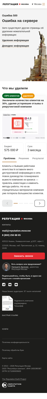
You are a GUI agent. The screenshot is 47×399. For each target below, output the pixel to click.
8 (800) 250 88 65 (11, 235)
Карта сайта (7, 358)
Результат (38, 158)
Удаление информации (15, 40)
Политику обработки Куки (13, 350)
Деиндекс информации (15, 46)
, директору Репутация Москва (25, 268)
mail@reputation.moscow (16, 230)
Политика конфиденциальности (15, 342)
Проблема (9, 158)
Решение (24, 158)
